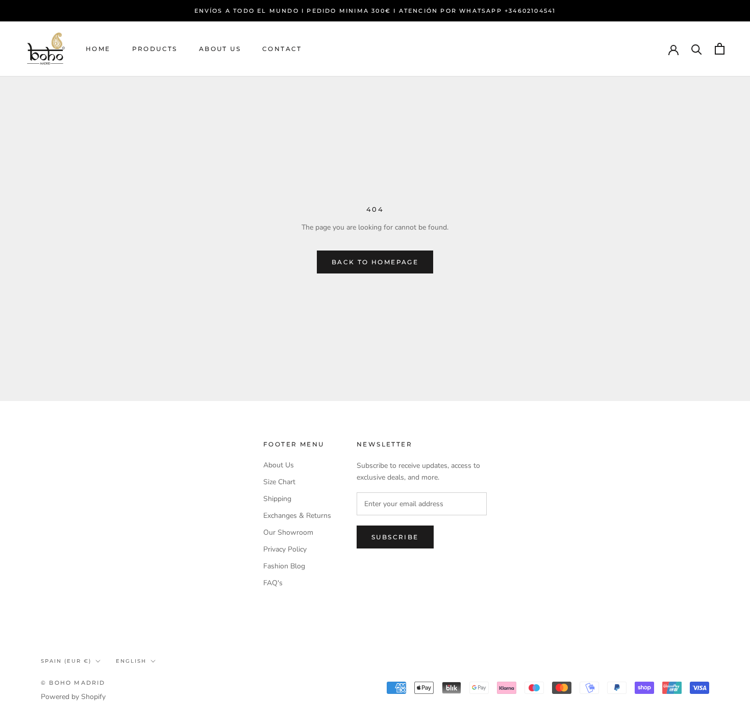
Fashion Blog (284, 566)
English (131, 661)
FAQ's (273, 583)
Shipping (277, 499)
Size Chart (279, 482)
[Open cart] (719, 49)
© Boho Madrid (73, 682)
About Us (220, 49)
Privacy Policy (285, 549)
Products (155, 49)
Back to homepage (375, 262)
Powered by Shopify (73, 697)
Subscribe (395, 537)
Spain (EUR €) (66, 661)
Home (98, 49)
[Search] (696, 48)
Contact (282, 49)
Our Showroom (288, 532)
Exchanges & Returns (297, 515)
